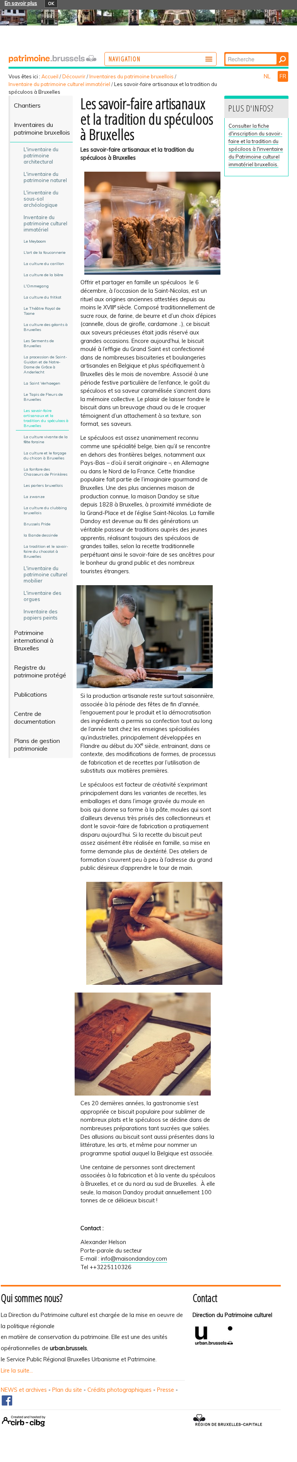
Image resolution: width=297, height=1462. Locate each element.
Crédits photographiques (119, 1389)
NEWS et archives (24, 1389)
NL (268, 76)
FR (283, 76)
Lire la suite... (17, 1370)
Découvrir (73, 76)
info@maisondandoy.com (134, 1258)
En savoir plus (21, 3)
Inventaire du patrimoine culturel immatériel (59, 84)
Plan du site (67, 1389)
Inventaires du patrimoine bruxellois (131, 76)
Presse (165, 1389)
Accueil (49, 76)
